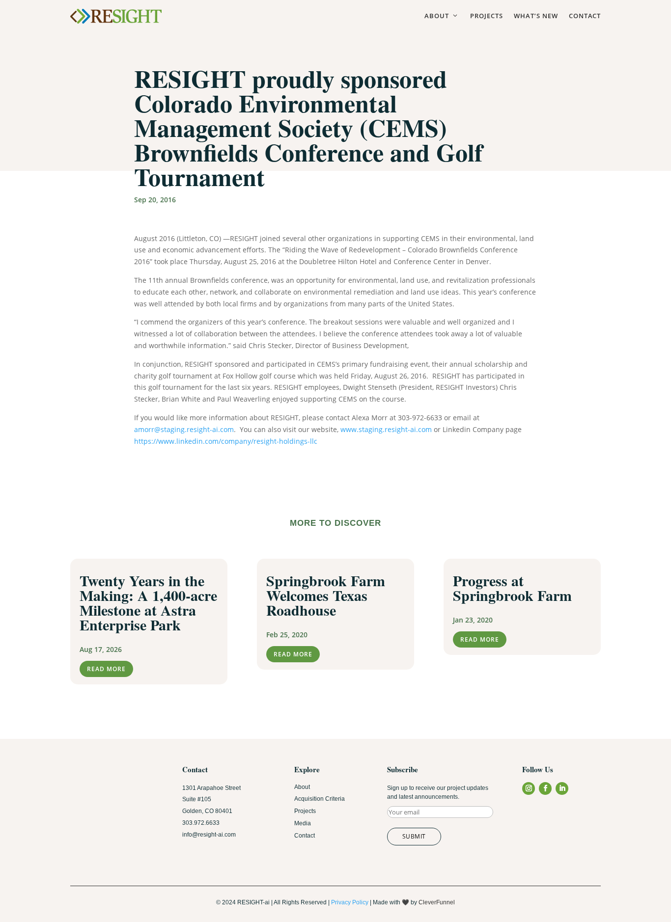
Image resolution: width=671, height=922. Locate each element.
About (441, 15)
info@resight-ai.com (209, 834)
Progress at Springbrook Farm (512, 587)
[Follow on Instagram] (528, 788)
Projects (486, 15)
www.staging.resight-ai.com (386, 429)
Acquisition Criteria (319, 798)
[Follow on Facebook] (545, 788)
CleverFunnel (437, 902)
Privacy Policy (349, 902)
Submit (414, 836)
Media (302, 823)
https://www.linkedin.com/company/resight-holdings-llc (225, 441)
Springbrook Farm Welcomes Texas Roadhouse (325, 595)
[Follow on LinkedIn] (562, 788)
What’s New (536, 15)
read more (106, 669)
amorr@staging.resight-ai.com (184, 429)
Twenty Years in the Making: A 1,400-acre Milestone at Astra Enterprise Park (148, 602)
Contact (585, 15)
